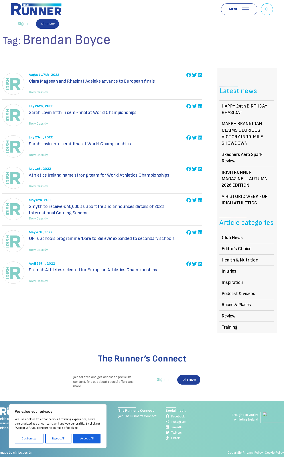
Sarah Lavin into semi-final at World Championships (80, 144)
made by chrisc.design (16, 453)
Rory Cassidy (38, 92)
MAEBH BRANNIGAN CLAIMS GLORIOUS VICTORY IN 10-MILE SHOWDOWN (242, 133)
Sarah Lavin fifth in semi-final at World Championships (82, 112)
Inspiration (232, 282)
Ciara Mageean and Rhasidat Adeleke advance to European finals (92, 81)
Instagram (178, 422)
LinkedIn (177, 427)
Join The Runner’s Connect (137, 416)
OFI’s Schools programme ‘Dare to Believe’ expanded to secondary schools (102, 238)
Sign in (24, 23)
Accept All (87, 438)
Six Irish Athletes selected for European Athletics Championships (93, 270)
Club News (232, 237)
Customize (29, 438)
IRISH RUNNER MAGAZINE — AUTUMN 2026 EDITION (245, 179)
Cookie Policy (274, 453)
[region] (57, 426)
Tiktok (175, 438)
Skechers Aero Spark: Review (242, 158)
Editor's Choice (236, 248)
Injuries (229, 271)
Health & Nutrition (240, 260)
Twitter (176, 433)
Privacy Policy (253, 453)
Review (228, 316)
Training (230, 327)
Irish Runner (36, 9)
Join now (47, 23)
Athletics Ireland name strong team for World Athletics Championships (99, 175)
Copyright (235, 453)
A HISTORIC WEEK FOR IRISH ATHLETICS (245, 200)
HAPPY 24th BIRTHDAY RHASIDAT (244, 109)
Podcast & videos (238, 293)
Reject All (58, 438)
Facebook (178, 416)
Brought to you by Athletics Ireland (244, 417)
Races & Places (236, 304)
